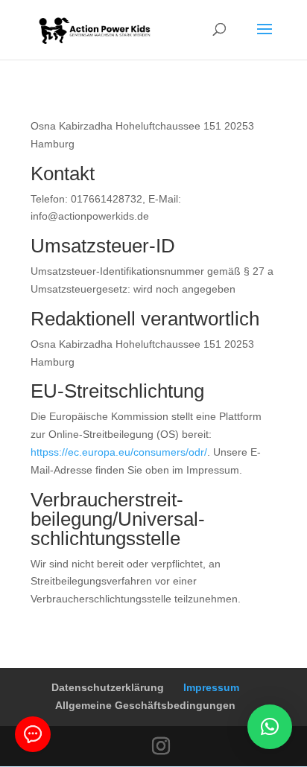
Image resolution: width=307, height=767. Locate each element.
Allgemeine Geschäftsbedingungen (145, 705)
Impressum (211, 687)
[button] (269, 726)
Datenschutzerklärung (107, 687)
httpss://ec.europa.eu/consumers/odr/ (119, 452)
